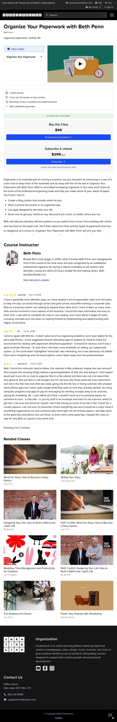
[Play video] (80, 63)
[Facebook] (45, 668)
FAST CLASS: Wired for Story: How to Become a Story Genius (87, 524)
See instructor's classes (36, 280)
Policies (58, 717)
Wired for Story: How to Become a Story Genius (26, 478)
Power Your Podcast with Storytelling (81, 613)
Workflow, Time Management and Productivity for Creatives (29, 569)
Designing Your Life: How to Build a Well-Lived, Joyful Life (30, 524)
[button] (110, 715)
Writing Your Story (71, 477)
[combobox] (75, 15)
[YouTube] (38, 668)
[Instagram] (52, 668)
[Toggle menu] (111, 15)
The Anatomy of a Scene (17, 613)
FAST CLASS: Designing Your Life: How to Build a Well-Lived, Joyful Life (84, 569)
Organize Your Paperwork (21, 57)
